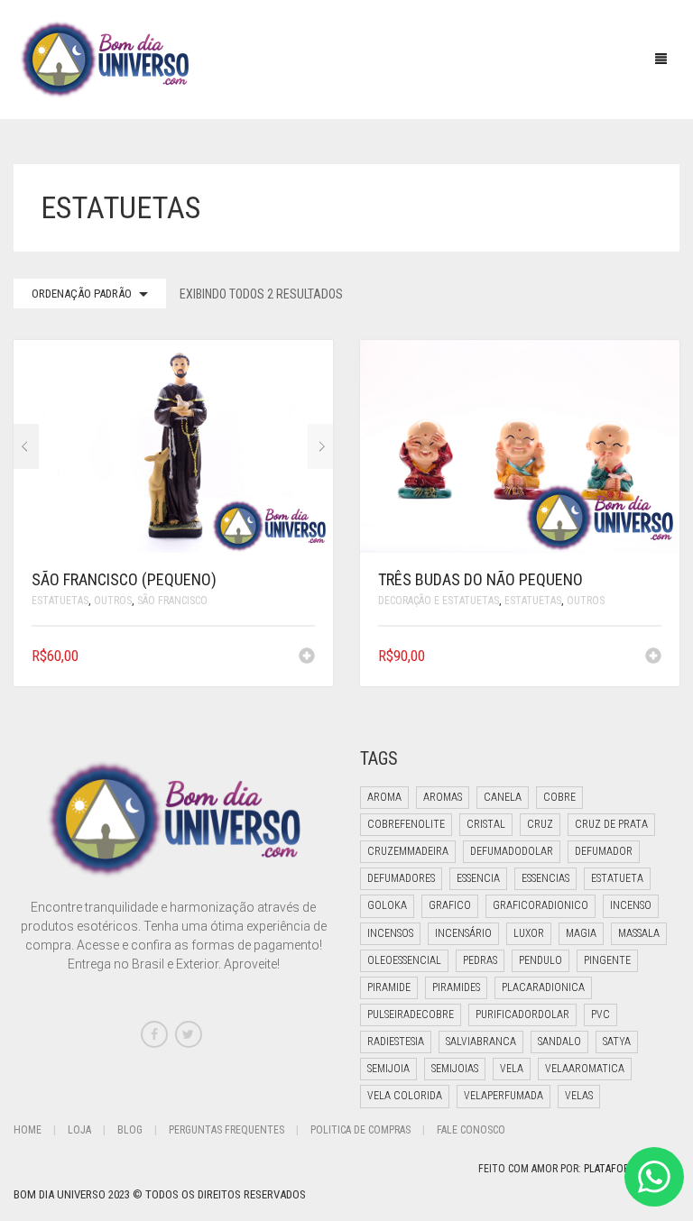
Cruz (540, 824)
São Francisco (172, 600)
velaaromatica (584, 1068)
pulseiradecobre (410, 1014)
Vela (511, 1068)
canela (503, 797)
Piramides (456, 987)
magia (581, 933)
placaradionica (543, 987)
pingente (607, 960)
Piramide (389, 987)
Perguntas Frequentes (226, 1130)
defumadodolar (511, 851)
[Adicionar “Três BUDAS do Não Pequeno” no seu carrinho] (653, 657)
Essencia (478, 878)
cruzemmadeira (407, 851)
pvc (600, 1014)
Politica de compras (360, 1130)
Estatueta (617, 878)
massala (639, 933)
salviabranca (481, 1041)
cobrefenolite (406, 824)
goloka (387, 905)
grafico (450, 905)
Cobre (559, 797)
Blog (130, 1130)
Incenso (630, 905)
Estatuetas (60, 600)
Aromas (442, 797)
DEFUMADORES (401, 878)
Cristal (486, 824)
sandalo (559, 1041)
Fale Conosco (471, 1130)
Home (28, 1130)
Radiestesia (395, 1041)
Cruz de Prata (611, 824)
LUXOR (528, 933)
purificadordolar (522, 1014)
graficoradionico (540, 905)
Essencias (545, 878)
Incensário (463, 933)
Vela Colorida (404, 1095)
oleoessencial (404, 960)
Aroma (384, 797)
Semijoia (388, 1068)
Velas (579, 1095)
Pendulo (540, 960)
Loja (79, 1130)
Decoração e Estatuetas (438, 600)
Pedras (480, 960)
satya (617, 1041)
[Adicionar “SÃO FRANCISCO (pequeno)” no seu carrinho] (307, 657)
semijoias (454, 1068)
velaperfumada (503, 1095)
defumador (604, 851)
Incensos (390, 933)
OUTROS (113, 600)
